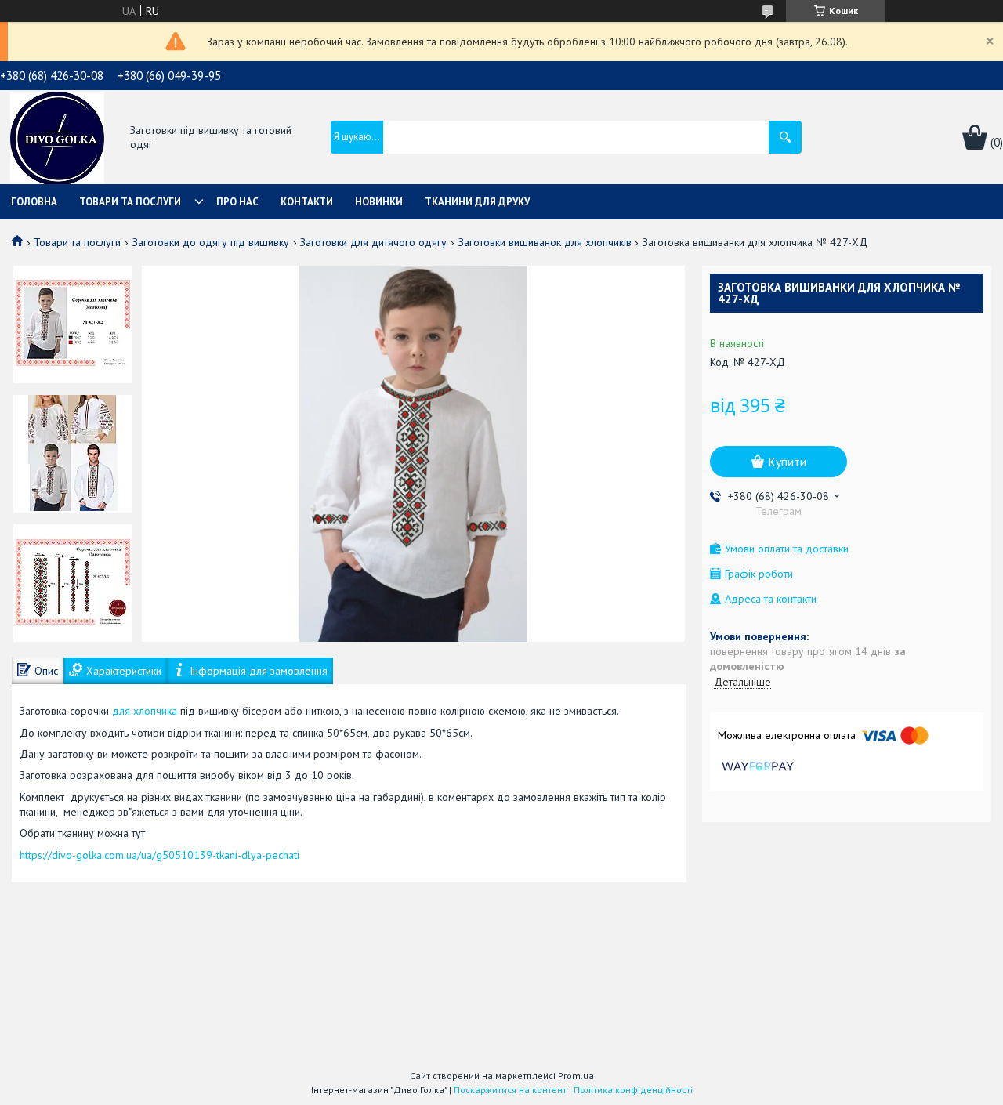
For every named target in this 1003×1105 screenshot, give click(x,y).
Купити (787, 461)
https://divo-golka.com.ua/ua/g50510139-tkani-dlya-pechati (159, 855)
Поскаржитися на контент (510, 1090)
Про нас (237, 201)
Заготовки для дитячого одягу (373, 242)
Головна (34, 201)
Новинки (379, 201)
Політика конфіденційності (633, 1090)
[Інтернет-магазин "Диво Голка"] (57, 139)
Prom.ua (576, 1075)
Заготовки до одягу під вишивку (210, 242)
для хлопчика (144, 711)
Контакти (307, 201)
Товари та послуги (130, 201)
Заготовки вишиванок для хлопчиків (545, 242)
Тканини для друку (477, 201)
